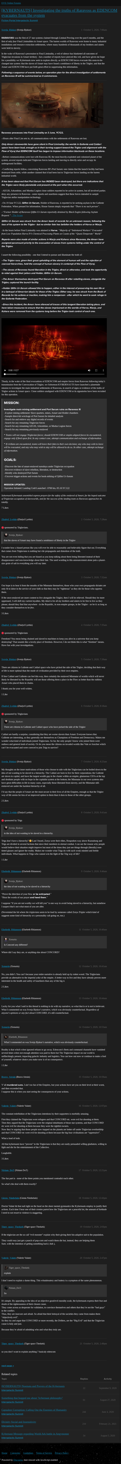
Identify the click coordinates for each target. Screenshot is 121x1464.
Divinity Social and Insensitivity (18, 1421)
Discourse (18, 1460)
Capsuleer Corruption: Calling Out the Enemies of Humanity (34, 1409)
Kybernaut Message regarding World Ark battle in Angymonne (35, 1433)
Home (4, 1453)
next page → (7, 1366)
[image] (52, 105)
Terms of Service (44, 1453)
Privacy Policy (61, 1453)
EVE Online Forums (11, 3)
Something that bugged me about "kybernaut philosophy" (32, 1397)
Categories (15, 1453)
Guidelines (28, 1453)
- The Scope (17, 215)
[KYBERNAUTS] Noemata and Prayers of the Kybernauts (33, 1386)
